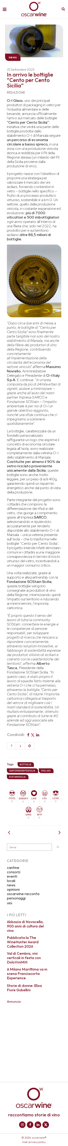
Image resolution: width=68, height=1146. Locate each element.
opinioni (13, 889)
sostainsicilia (17, 776)
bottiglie (25, 764)
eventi (12, 876)
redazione (16, 92)
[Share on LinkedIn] (37, 734)
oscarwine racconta (23, 893)
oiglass (46, 770)
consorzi (13, 872)
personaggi (16, 898)
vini (9, 903)
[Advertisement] (34, 1040)
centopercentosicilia (22, 770)
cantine (13, 867)
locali (11, 880)
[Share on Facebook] (28, 734)
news (11, 885)
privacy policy (37, 1142)
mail (24, 1142)
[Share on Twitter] (32, 734)
